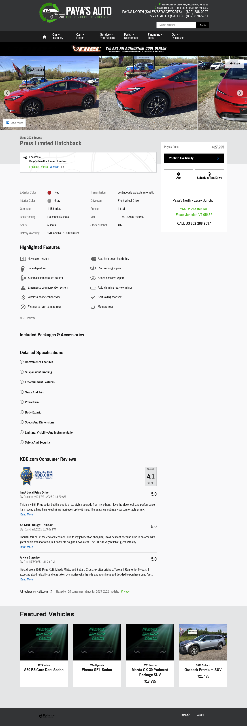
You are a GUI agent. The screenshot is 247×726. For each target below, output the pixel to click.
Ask (178, 178)
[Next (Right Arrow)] (240, 93)
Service (107, 36)
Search (203, 25)
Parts (131, 36)
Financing (154, 36)
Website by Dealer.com (47, 716)
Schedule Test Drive (209, 178)
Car (80, 36)
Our (57, 36)
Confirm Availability (181, 158)
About (199, 715)
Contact (185, 715)
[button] (88, 362)
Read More (26, 514)
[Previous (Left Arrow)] (7, 93)
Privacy (125, 591)
